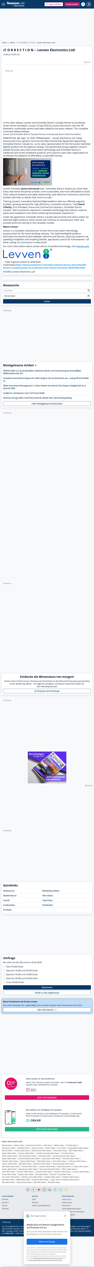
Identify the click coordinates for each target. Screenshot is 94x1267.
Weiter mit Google (47, 1242)
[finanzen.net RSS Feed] (66, 1189)
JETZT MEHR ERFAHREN (47, 1129)
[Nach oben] (87, 1264)
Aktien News (19, 1145)
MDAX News (59, 1145)
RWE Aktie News (44, 1161)
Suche (47, 301)
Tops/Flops (47, 900)
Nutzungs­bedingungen (71, 1209)
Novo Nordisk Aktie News (50, 1169)
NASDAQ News (24, 1148)
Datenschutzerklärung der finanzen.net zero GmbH (45, 1260)
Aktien (12, 42)
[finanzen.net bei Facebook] (33, 1189)
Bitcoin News (7, 1150)
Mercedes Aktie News (11, 1166)
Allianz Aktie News (9, 1156)
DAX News (48, 1145)
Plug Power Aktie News (51, 1158)
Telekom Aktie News (70, 1177)
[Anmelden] (89, 4)
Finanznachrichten (34, 1145)
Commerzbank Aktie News (29, 1158)
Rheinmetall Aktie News (41, 1150)
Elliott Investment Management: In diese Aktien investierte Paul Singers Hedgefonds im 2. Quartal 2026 (44, 387)
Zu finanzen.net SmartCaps (47, 691)
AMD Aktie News (64, 1166)
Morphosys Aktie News (28, 1169)
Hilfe (34, 1199)
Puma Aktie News (9, 1174)
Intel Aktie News (8, 1172)
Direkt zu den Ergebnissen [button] (47, 992)
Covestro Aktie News (43, 1172)
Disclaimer (66, 1206)
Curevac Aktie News (81, 1172)
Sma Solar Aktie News (11, 1177)
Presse (4, 1206)
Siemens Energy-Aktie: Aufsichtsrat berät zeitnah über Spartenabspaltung (37, 397)
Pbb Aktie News (8, 1182)
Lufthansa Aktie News (77, 1161)
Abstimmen (47, 987)
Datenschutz (67, 1203)
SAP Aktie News (44, 1156)
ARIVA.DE (9, 1233)
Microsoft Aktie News (27, 1156)
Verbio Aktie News (24, 1182)
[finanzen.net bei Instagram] (28, 1189)
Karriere (5, 1203)
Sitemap (5, 1209)
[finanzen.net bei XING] (55, 1189)
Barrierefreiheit (68, 1215)
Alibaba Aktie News (52, 1177)
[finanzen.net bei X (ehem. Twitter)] (44, 1189)
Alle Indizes (47, 895)
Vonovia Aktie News (47, 1166)
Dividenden (47, 905)
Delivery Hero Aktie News (32, 1177)
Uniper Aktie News (80, 1166)
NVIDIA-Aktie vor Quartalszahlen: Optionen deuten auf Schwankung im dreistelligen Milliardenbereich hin (42, 372)
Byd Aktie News (25, 1164)
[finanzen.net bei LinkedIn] (49, 1189)
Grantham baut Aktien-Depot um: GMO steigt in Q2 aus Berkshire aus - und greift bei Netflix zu (46, 379)
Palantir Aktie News (25, 1172)
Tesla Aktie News (60, 1150)
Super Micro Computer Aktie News (64, 1179)
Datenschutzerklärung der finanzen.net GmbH (47, 1258)
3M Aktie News (40, 1182)
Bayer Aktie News (9, 1153)
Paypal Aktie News (27, 1161)
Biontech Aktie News (42, 1164)
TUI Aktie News (67, 1153)
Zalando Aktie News (40, 1179)
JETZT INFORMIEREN (47, 1097)
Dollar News (50, 1148)
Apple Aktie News (9, 1158)
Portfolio (7, 910)
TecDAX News (71, 1145)
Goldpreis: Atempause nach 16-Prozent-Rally (24, 393)
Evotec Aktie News (9, 1169)
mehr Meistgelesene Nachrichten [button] (47, 403)
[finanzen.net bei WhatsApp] (60, 1189)
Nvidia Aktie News (22, 1150)
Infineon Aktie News (10, 1161)
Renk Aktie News (59, 1161)
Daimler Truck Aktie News (60, 1174)
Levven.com (82, 246)
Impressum (66, 1199)
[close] (65, 1216)
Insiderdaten (9, 905)
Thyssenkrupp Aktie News (63, 1164)
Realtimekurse (10, 895)
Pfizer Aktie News (69, 1169)
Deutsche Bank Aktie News (64, 1156)
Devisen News (37, 1148)
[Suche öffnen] (83, 4)
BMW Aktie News (23, 1179)
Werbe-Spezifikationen (41, 1206)
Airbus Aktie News (9, 1164)
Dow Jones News (8, 1148)
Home (4, 42)
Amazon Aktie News (26, 1153)
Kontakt (5, 1199)
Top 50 (6, 900)
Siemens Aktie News (62, 1172)
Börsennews (7, 1145)
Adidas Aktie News (25, 1174)
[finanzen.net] (16, 3)
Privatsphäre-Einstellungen (73, 1212)
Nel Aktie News (41, 1174)
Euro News (61, 1148)
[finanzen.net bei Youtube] (39, 1189)
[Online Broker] (17, 5)
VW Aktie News (54, 1182)
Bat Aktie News (8, 1179)
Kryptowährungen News (78, 1148)
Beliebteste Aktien (50, 890)
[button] (54, 4)
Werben (35, 1203)
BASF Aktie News (76, 1150)
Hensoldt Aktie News (71, 1158)
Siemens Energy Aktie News (47, 1153)
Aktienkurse (8, 890)
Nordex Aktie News (29, 1166)
